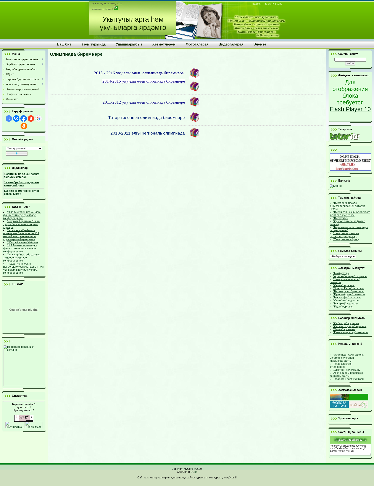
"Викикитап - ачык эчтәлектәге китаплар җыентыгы (350, 214)
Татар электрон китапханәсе (341, 364)
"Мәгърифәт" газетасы (347, 297)
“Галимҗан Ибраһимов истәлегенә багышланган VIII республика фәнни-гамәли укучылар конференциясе (21, 235)
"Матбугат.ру (341, 273)
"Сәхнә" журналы (344, 285)
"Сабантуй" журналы (346, 323)
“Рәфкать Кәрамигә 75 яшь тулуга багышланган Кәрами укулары (21, 224)
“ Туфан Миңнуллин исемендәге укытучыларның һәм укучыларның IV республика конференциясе (23, 268)
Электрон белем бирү (346, 368)
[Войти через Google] (38, 118)
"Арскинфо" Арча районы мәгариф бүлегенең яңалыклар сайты (347, 356)
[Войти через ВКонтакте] (16, 118)
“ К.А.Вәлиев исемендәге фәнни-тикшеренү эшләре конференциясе (20, 248)
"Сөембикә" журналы (346, 300)
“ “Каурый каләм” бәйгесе (22, 242)
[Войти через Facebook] (23, 118)
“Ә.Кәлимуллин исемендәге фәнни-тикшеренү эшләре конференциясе (22, 215)
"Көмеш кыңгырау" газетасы (350, 332)
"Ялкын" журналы (344, 329)
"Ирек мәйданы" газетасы (349, 294)
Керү (279, 3)
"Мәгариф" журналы (345, 303)
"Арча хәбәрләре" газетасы (350, 276)
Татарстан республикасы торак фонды (347, 379)
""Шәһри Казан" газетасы (348, 288)
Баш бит (257, 3)
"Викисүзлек (340, 218)
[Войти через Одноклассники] (24, 126)
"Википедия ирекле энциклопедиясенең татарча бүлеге (347, 206)
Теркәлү (269, 3)
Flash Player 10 (350, 109)
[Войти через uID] (9, 118)
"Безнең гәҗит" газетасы (348, 291)
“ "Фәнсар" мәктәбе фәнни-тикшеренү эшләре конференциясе (21, 257)
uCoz (194, 471)
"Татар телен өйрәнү (346, 239)
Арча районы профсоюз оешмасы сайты (346, 373)
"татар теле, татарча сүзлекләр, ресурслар (344, 235)
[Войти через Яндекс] (31, 118)
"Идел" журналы (343, 306)
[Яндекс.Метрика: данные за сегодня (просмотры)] (33, 425)
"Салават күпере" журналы (349, 326)
